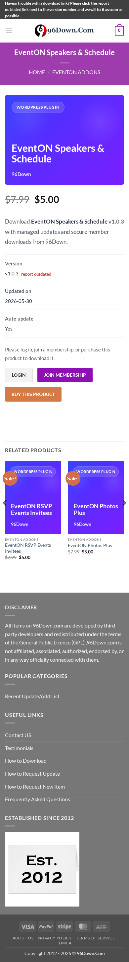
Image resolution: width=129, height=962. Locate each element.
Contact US (18, 735)
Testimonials (19, 748)
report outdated (36, 274)
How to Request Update (32, 773)
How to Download (26, 760)
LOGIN (19, 375)
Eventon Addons (76, 72)
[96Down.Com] (64, 31)
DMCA (65, 942)
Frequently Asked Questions (37, 799)
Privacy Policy (55, 937)
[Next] (124, 516)
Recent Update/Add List (32, 696)
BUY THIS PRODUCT (33, 394)
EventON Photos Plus (90, 545)
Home (37, 72)
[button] (9, 31)
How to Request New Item (35, 786)
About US (23, 937)
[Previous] (5, 516)
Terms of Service (95, 937)
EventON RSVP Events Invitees (28, 548)
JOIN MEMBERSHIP (65, 375)
